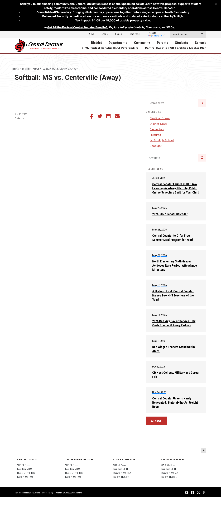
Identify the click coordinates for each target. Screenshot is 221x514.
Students (181, 43)
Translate (158, 35)
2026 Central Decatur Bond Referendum (110, 48)
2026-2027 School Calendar (170, 214)
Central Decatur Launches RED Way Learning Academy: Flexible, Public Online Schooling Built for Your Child (175, 188)
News (91, 34)
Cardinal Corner (160, 118)
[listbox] (155, 33)
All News (156, 420)
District (96, 43)
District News (158, 123)
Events (105, 34)
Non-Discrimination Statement (27, 493)
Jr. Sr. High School (162, 140)
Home (15, 68)
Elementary (157, 129)
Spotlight (156, 146)
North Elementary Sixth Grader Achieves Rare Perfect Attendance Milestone (174, 265)
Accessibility (47, 493)
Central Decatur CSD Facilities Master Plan (175, 48)
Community (142, 43)
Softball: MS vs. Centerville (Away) (60, 68)
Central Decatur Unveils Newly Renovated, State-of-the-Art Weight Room (175, 402)
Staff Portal (135, 34)
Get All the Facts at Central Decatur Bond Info (77, 27)
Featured (155, 134)
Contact (118, 34)
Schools (200, 43)
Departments (118, 43)
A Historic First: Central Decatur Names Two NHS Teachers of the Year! (173, 295)
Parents (162, 43)
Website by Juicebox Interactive (69, 493)
